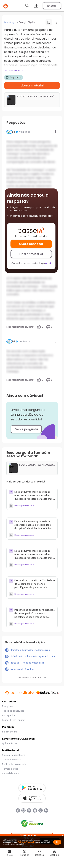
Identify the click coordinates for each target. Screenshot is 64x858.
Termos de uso (10, 769)
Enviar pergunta (26, 429)
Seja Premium (9, 732)
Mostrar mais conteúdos (30, 678)
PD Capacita (8, 715)
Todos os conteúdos (13, 711)
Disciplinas (7, 706)
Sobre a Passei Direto (13, 755)
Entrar (52, 6)
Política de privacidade (14, 764)
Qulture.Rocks (9, 743)
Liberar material (31, 254)
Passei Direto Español (13, 720)
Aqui (48, 263)
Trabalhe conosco (11, 759)
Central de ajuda (10, 773)
